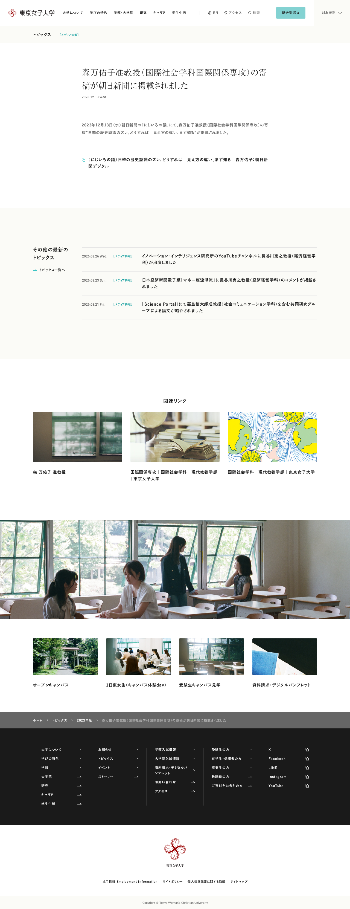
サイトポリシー (173, 881)
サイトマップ (238, 881)
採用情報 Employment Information (130, 881)
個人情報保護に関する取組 (206, 881)
